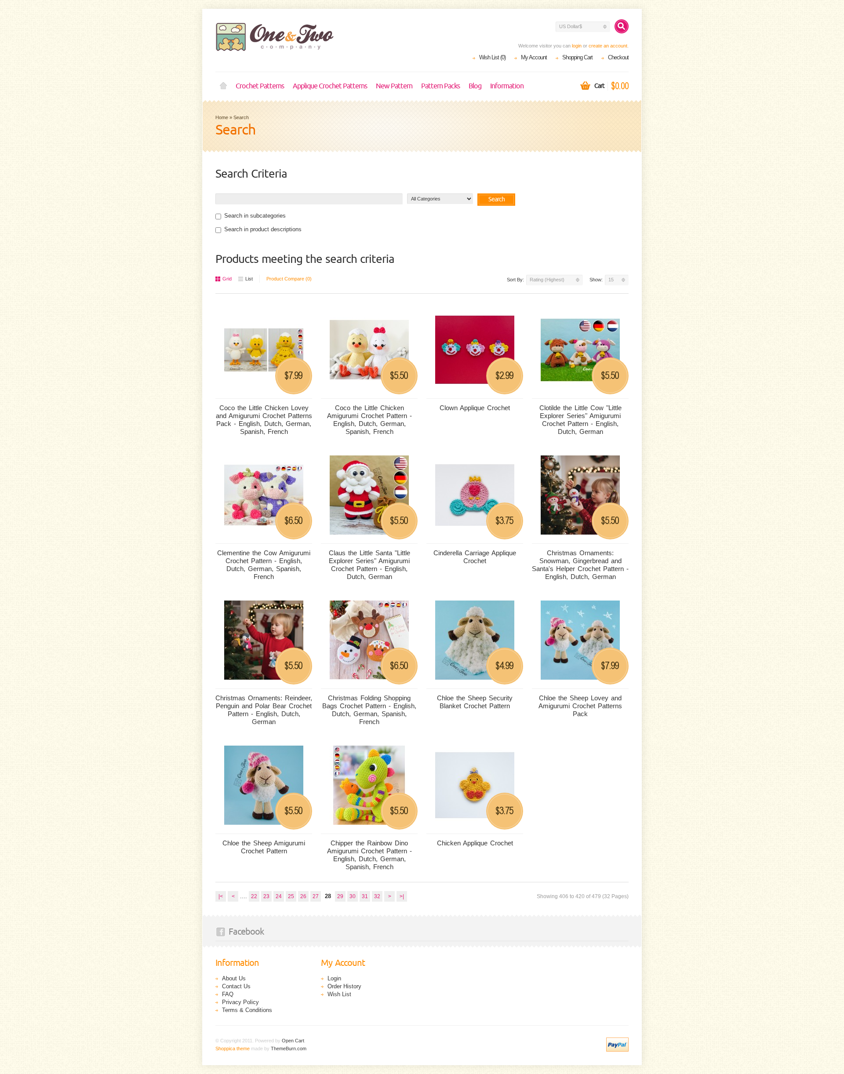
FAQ (227, 994)
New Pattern (394, 86)
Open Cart (293, 1040)
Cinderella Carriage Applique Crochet (474, 556)
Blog (475, 86)
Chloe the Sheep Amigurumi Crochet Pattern (263, 847)
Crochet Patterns (260, 86)
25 (291, 896)
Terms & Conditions (247, 1010)
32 (377, 896)
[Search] (622, 26)
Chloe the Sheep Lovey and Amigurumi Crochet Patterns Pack (580, 705)
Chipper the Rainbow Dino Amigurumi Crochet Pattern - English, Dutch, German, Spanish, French (369, 854)
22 (254, 896)
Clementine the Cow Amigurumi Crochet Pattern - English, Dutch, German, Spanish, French (263, 564)
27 (316, 896)
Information (507, 86)
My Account (534, 57)
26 (303, 896)
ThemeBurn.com (288, 1048)
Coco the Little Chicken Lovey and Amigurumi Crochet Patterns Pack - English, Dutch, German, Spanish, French (264, 419)
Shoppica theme (232, 1048)
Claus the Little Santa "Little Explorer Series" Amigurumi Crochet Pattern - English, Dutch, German (369, 564)
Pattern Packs (440, 86)
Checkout (618, 57)
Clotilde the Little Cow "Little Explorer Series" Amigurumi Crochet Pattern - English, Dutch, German (580, 419)
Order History (344, 986)
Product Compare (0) (289, 278)
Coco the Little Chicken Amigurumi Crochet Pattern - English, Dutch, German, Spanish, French (369, 419)
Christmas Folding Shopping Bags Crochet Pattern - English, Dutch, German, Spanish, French (369, 709)
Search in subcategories (255, 215)
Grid (227, 278)
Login (334, 978)
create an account (608, 45)
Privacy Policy (240, 1002)
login (577, 45)
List (249, 278)
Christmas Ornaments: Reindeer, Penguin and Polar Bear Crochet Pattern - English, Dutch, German (263, 709)
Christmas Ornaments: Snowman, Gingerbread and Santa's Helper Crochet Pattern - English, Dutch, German (580, 564)
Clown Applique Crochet (475, 407)
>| (402, 896)
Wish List (339, 994)
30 (352, 896)
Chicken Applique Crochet (475, 843)
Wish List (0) (492, 57)
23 (266, 896)
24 (279, 896)
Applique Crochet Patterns (330, 86)
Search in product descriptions (263, 229)
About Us (234, 978)
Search (241, 117)
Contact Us (236, 986)
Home (223, 86)
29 (340, 896)
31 (365, 896)
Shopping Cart (577, 57)
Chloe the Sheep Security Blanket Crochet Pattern (475, 702)
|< (220, 896)
